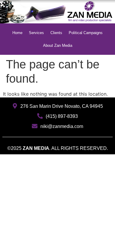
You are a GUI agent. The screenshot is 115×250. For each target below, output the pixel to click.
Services (36, 33)
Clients (56, 33)
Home (17, 33)
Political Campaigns (86, 33)
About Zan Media (57, 45)
